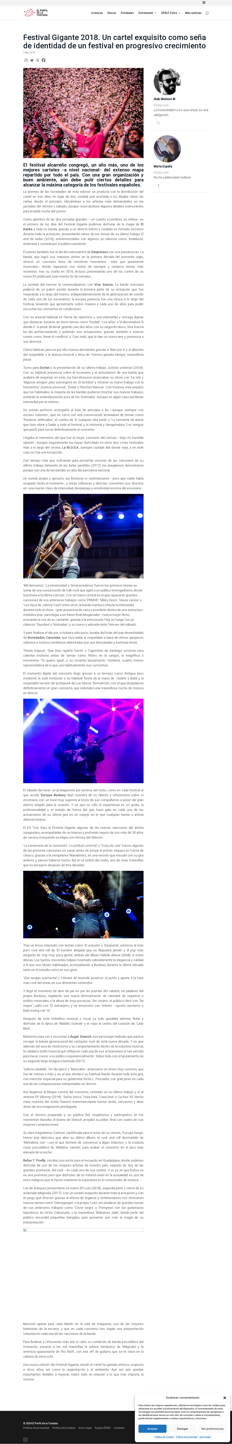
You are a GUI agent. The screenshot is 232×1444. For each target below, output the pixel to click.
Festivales (127, 13)
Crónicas (97, 13)
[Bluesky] (31, 60)
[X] (37, 60)
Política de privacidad (187, 1437)
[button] (225, 1398)
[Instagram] (26, 60)
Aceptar (152, 1428)
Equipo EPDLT (103, 1427)
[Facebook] (43, 60)
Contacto (119, 1427)
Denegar (182, 1428)
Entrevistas (145, 13)
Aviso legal (205, 1437)
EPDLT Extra (169, 13)
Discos (111, 13)
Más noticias (193, 13)
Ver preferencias (212, 1428)
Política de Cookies (164, 1437)
